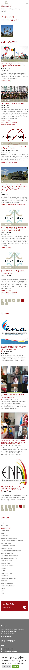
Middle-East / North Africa (8, 294)
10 (10, 510)
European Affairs (5, 563)
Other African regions (7, 583)
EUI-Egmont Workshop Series (9, 558)
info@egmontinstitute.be (10, 651)
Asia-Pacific (4, 525)
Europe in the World (6, 560)
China (2, 533)
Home (2, 8)
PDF (3, 60)
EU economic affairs (6, 548)
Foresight (3, 568)
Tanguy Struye (14, 150)
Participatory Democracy (8, 585)
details (18, 60)
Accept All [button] (15, 666)
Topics (7, 8)
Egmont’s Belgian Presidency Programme (12, 540)
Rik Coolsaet (6, 69)
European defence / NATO (8, 124)
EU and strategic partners (8, 545)
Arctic (2, 523)
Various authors (7, 232)
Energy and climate (6, 543)
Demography (4, 535)
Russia (3, 588)
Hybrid (3, 570)
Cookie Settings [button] (6, 666)
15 (2, 304)
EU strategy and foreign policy (9, 122)
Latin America (5, 575)
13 (18, 300)
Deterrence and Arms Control (9, 538)
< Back (3, 11)
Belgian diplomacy (6, 80)
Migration (4, 580)
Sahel (2, 590)
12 (14, 300)
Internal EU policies (6, 573)
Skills (2, 593)
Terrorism (14, 162)
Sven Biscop (6, 105)
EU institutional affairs (7, 553)
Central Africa (5, 530)
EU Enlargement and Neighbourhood (11, 550)
